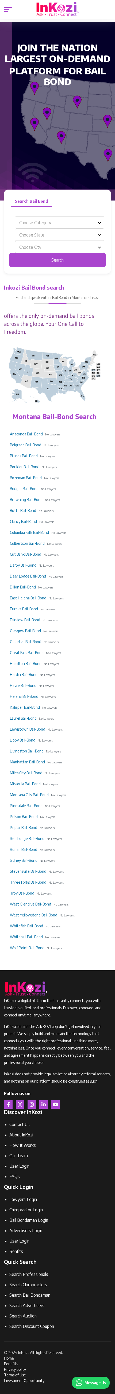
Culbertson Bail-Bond (27, 543)
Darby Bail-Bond (23, 565)
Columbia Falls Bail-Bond (29, 532)
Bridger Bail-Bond (24, 488)
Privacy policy (15, 1369)
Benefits (11, 1363)
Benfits (16, 1251)
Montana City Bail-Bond (29, 794)
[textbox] (59, 223)
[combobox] (59, 222)
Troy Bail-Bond (22, 893)
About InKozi (21, 1134)
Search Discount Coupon (31, 1326)
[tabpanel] (57, 241)
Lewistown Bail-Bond (27, 729)
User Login (19, 1166)
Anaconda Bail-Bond (26, 434)
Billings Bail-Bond (24, 456)
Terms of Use (15, 1375)
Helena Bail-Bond (24, 696)
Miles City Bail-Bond (26, 773)
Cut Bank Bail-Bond (25, 554)
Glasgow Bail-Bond (25, 630)
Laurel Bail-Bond (23, 718)
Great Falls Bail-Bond (27, 652)
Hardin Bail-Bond (23, 674)
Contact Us (19, 1124)
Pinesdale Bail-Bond (26, 805)
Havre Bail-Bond (23, 685)
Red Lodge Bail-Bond (27, 838)
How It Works (22, 1145)
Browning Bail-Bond (26, 499)
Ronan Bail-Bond (23, 849)
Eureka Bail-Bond (24, 609)
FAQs (14, 1176)
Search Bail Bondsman (29, 1295)
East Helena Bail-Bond (28, 598)
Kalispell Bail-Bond (25, 707)
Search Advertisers (26, 1305)
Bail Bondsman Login (28, 1220)
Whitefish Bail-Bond (26, 926)
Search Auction (23, 1316)
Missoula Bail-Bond (25, 784)
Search (57, 260)
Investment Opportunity (24, 1380)
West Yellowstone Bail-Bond (33, 915)
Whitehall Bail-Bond (26, 937)
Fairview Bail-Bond (25, 620)
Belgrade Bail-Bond (25, 445)
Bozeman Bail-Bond (26, 477)
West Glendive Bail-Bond (30, 904)
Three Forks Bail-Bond (28, 882)
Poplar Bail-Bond (23, 827)
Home (9, 1358)
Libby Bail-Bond (22, 740)
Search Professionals (28, 1274)
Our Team (18, 1155)
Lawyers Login (23, 1199)
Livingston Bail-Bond (27, 751)
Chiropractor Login (26, 1209)
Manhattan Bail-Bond (27, 762)
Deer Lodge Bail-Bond (28, 576)
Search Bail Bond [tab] (31, 201)
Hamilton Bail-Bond (25, 663)
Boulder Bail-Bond (24, 466)
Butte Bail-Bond (23, 510)
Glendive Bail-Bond (25, 641)
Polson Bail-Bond (24, 816)
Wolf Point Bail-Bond (27, 948)
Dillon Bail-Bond (23, 587)
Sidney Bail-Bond (23, 860)
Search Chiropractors (28, 1284)
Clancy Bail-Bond (23, 521)
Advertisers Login (25, 1230)
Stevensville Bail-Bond (28, 871)
